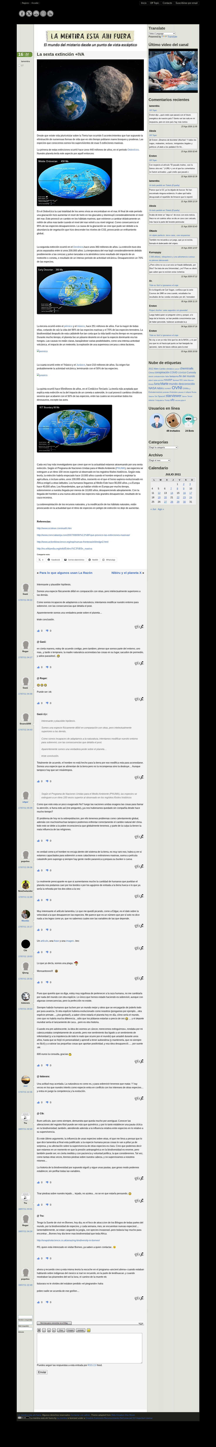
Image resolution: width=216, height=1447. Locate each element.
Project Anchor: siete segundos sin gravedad (168, 310)
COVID (174, 372)
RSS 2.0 (92, 1365)
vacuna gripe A (180, 400)
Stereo (184, 396)
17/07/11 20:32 (25, 979)
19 (159, 497)
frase (56, 941)
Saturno (151, 396)
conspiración (162, 372)
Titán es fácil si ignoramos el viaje (163, 285)
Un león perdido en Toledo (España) (164, 185)
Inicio (143, 3)
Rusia (194, 392)
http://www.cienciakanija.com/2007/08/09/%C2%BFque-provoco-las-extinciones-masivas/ (83, 535)
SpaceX (161, 396)
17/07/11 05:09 (25, 808)
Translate (172, 36)
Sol (156, 396)
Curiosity (191, 372)
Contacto (167, 3)
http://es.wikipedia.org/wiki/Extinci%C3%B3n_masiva (64, 548)
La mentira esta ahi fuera (29, 1415)
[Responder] (137, 628)
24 (190, 497)
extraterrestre (159, 376)
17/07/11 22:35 (25, 1092)
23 (184, 497)
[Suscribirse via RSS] (50, 16)
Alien (156, 369)
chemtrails (186, 368)
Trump (167, 400)
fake (167, 376)
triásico (81, 326)
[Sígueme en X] (29, 16)
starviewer (173, 396)
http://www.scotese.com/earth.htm (54, 528)
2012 (151, 368)
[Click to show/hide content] (90, 1324)
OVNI (177, 387)
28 (171, 502)
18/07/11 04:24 (25, 1231)
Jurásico (80, 365)
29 (178, 502)
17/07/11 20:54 (25, 1009)
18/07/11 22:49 (25, 1285)
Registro (25, 3)
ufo (172, 400)
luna (157, 383)
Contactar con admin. (81, 1415)
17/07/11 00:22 (25, 600)
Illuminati (176, 380)
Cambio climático (166, 369)
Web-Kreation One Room (123, 1415)
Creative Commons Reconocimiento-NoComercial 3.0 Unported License (119, 1418)
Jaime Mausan (188, 380)
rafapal (188, 392)
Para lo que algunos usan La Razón (66, 572)
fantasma (174, 376)
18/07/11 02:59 (25, 1129)
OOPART (167, 388)
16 (184, 493)
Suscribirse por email (187, 3)
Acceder (34, 3)
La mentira (62, 1418)
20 (165, 497)
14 (171, 493)
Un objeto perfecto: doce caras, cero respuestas (169, 235)
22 (178, 497)
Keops (151, 384)
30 (184, 502)
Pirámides (174, 392)
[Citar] (141, 628)
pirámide (166, 392)
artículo (44, 941)
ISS (181, 380)
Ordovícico (133, 149)
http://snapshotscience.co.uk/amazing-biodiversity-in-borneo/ (68, 1240)
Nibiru (160, 388)
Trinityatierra (159, 400)
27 (165, 502)
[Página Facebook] (22, 16)
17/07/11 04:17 (25, 657)
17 (22, 65)
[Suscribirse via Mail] (43, 16)
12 (159, 493)
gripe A (151, 380)
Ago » (161, 509)
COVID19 (182, 373)
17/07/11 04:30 (25, 694)
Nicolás (25, 921)
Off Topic (154, 3)
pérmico (68, 326)
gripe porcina (158, 380)
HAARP (168, 380)
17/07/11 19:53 (25, 956)
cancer (176, 369)
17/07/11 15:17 (25, 927)
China (151, 372)
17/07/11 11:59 (25, 897)
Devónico (78, 247)
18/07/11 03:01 (25, 1209)
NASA (152, 388)
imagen (70, 941)
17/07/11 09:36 (25, 867)
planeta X (181, 392)
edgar (25, 802)
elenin (151, 376)
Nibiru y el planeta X (127, 572)
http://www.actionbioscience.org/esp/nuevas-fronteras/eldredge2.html (72, 542)
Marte (164, 383)
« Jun (153, 509)
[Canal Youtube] (36, 16)
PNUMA (120, 468)
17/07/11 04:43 (25, 730)
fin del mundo (187, 376)
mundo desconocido (182, 383)
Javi (25, 1086)
